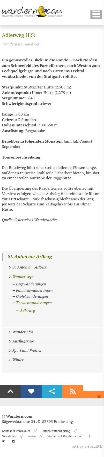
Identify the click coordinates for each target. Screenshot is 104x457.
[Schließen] (99, 397)
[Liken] (31, 391)
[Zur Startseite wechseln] (32, 11)
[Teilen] (52, 391)
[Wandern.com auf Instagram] (15, 441)
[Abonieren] (72, 391)
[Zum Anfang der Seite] (10, 391)
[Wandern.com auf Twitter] (4, 441)
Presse (32, 436)
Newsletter (9, 436)
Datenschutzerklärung (56, 431)
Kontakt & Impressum (16, 431)
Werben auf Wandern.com (64, 436)
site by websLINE (87, 446)
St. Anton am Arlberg (30, 257)
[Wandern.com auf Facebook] (91, 436)
